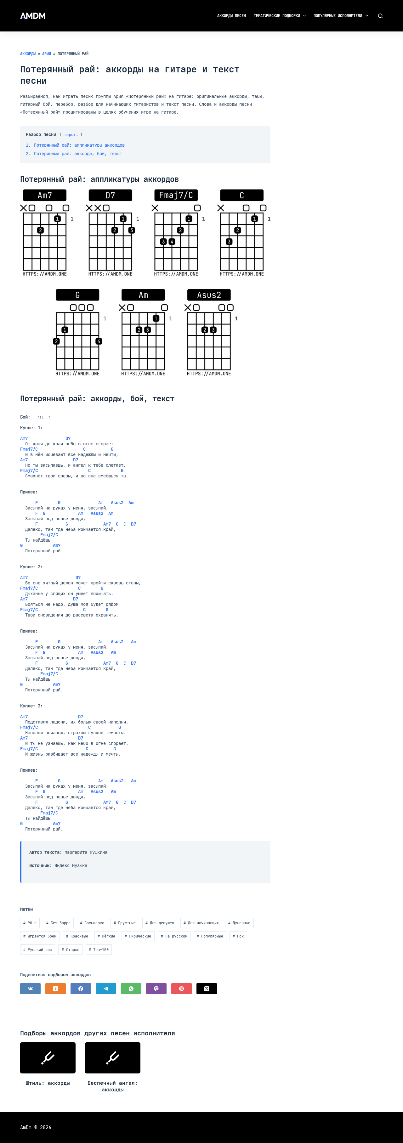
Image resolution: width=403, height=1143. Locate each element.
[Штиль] (48, 1057)
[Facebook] (81, 988)
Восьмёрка (92, 923)
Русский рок (37, 949)
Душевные (239, 923)
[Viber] (156, 988)
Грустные (125, 923)
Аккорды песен (231, 15)
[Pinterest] (181, 988)
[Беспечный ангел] (112, 1057)
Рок (238, 936)
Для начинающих (201, 923)
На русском (174, 936)
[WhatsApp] (131, 988)
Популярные (210, 936)
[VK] (30, 988)
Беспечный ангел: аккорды (113, 1086)
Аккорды (28, 53)
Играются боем (39, 936)
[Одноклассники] (55, 988)
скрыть (71, 134)
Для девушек (159, 923)
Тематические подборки (277, 15)
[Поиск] (380, 16)
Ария (46, 53)
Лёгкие (106, 936)
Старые (70, 949)
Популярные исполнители (338, 15)
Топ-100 (99, 949)
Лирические (138, 936)
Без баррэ (58, 923)
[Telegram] (106, 988)
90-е (30, 923)
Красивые (77, 936)
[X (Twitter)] (206, 988)
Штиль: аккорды (48, 1083)
